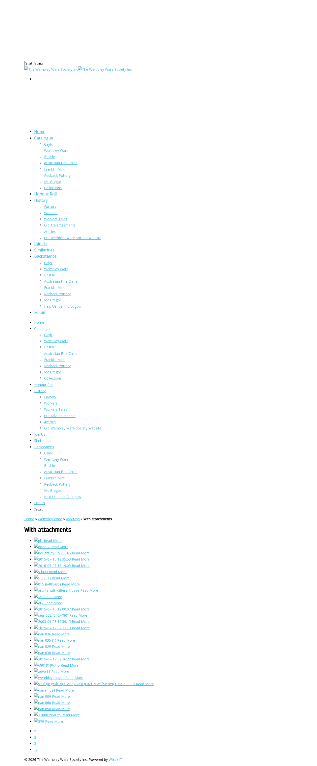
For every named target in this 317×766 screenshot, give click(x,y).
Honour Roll (43, 384)
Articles (50, 422)
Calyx (48, 262)
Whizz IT (115, 759)
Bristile (49, 156)
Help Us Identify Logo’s (62, 306)
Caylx (48, 144)
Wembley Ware (56, 150)
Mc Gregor (52, 300)
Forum (40, 312)
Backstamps (45, 256)
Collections (53, 378)
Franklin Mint (54, 287)
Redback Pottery (57, 175)
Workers (50, 212)
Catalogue (43, 138)
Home (39, 322)
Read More (53, 540)
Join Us (39, 434)
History (41, 200)
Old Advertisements (60, 225)
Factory (50, 206)
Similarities (42, 440)
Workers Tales (55, 219)
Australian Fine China (61, 162)
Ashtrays (73, 519)
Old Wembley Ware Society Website (72, 237)
